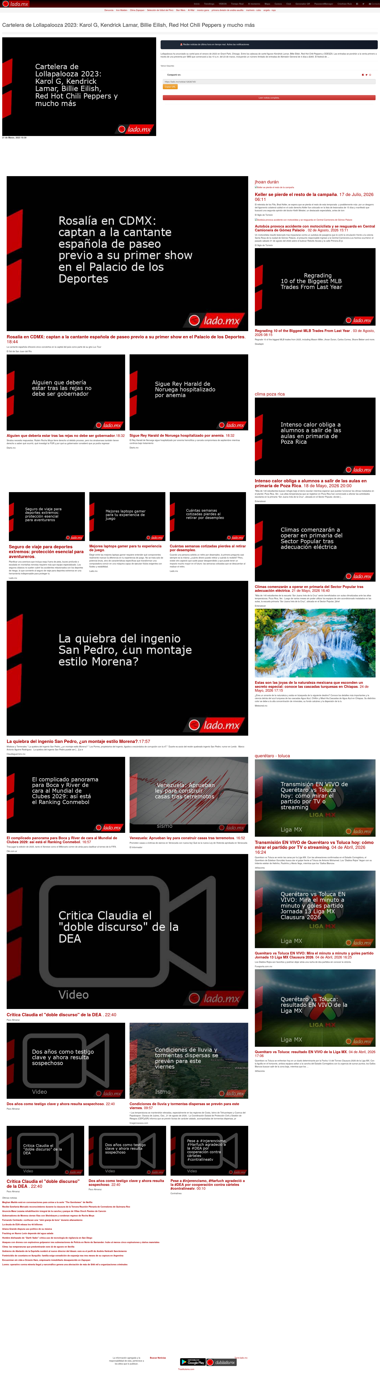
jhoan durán (267, 181)
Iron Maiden (121, 10)
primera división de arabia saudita (227, 10)
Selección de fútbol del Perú (160, 10)
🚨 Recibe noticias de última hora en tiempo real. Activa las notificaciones (214, 44)
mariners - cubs (253, 10)
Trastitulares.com (186, 1369)
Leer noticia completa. (269, 97)
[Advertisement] (96, 471)
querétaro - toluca (272, 755)
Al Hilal (191, 10)
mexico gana (203, 10)
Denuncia (108, 10)
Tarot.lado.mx (241, 1357)
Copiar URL (170, 86)
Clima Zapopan (137, 10)
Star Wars (180, 10)
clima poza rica (270, 393)
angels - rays (269, 10)
